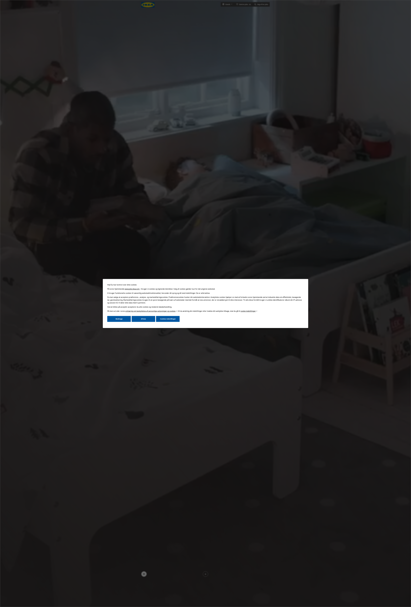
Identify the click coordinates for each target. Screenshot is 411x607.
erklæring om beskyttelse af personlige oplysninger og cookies (150, 311)
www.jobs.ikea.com (132, 289)
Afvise (143, 319)
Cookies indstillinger (168, 319)
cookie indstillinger (248, 311)
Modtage (119, 319)
